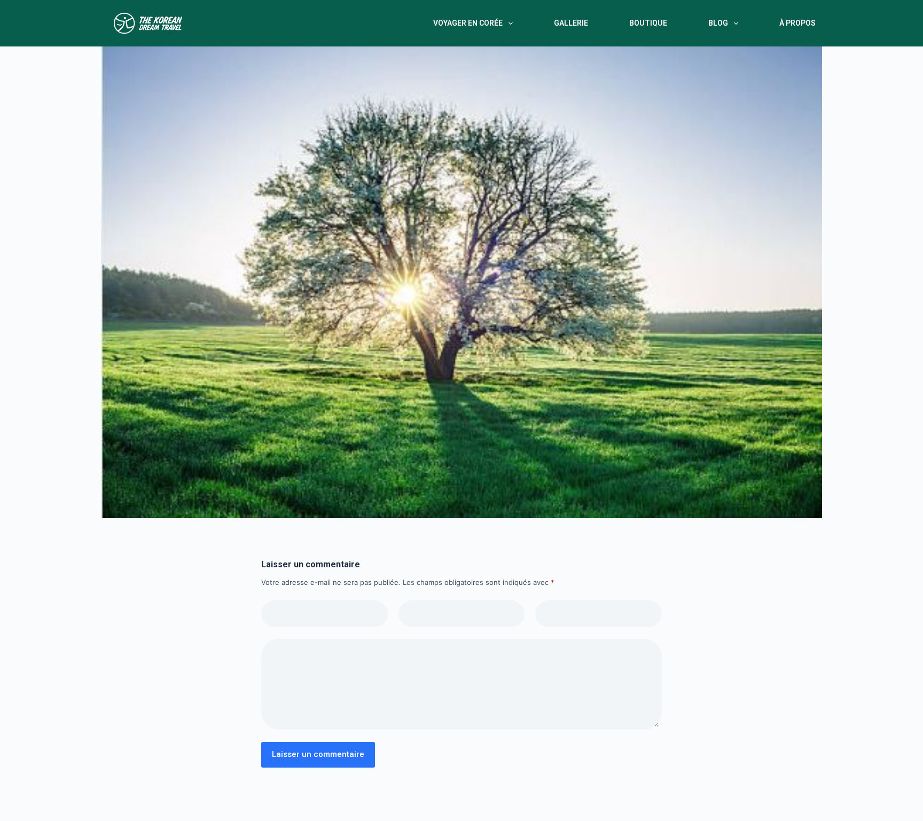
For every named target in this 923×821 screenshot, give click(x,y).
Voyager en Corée (468, 23)
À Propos (797, 23)
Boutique (648, 23)
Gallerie (571, 23)
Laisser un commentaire (318, 754)
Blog (718, 23)
